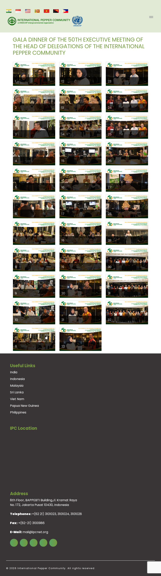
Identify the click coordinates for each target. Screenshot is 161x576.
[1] (34, 73)
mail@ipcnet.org (35, 532)
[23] (127, 73)
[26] (127, 153)
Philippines (18, 412)
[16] (80, 179)
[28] (127, 206)
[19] (80, 259)
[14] (80, 126)
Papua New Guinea (24, 405)
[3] (34, 126)
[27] (127, 179)
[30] (127, 259)
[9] (34, 285)
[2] (34, 100)
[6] (34, 206)
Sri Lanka (17, 392)
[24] (127, 100)
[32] (127, 312)
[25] (127, 126)
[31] (127, 285)
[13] (80, 100)
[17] (80, 206)
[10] (34, 312)
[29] (127, 232)
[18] (80, 232)
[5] (34, 179)
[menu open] (151, 17)
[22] (80, 339)
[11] (34, 339)
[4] (34, 153)
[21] (80, 312)
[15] (80, 153)
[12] (80, 73)
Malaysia (16, 385)
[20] (80, 285)
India (13, 372)
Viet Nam (17, 399)
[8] (34, 259)
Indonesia (17, 379)
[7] (34, 232)
